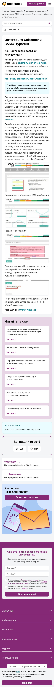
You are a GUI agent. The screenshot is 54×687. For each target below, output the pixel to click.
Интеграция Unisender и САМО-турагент (22, 429)
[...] (50, 3)
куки (18, 671)
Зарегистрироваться (36, 4)
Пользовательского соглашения (30, 580)
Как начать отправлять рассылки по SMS (26, 78)
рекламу (24, 588)
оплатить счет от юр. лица (32, 63)
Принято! (27, 682)
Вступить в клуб (27, 594)
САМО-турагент (27, 310)
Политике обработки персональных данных (27, 582)
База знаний (13, 30)
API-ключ (9, 119)
